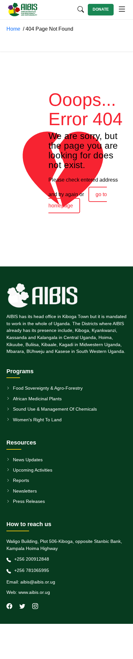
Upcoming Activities (32, 470)
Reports (21, 480)
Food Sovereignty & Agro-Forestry (48, 388)
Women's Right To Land (37, 419)
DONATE (101, 9)
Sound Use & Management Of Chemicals (55, 409)
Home (14, 29)
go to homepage (77, 200)
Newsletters (25, 491)
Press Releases (29, 501)
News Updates (28, 459)
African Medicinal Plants (37, 398)
